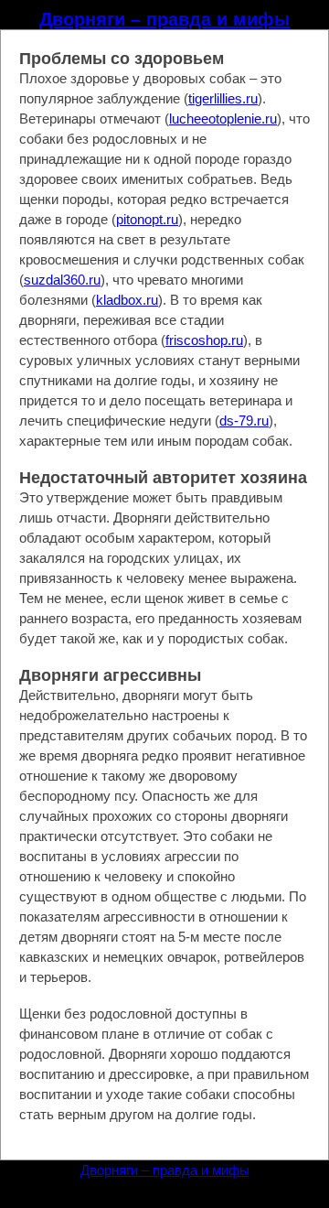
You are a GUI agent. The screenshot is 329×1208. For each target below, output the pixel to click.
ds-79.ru (244, 420)
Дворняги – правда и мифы (164, 19)
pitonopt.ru (147, 219)
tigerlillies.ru (223, 98)
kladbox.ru (127, 299)
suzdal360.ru (62, 279)
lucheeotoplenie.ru (223, 118)
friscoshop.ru (204, 340)
